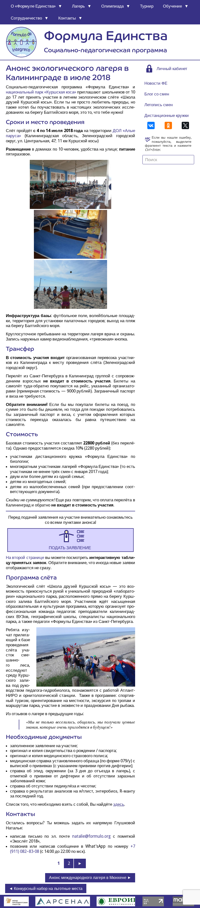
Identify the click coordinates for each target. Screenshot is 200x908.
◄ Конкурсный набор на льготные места (45, 888)
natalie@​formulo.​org (91, 836)
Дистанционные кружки (166, 115)
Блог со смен (156, 94)
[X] (185, 125)
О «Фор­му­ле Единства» (33, 6)
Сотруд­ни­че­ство (26, 18)
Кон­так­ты (67, 18)
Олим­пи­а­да (112, 6)
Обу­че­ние (172, 6)
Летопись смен (158, 104)
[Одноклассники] (168, 125)
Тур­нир (146, 6)
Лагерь (78, 6)
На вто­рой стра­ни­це (25, 557)
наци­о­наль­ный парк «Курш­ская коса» (41, 92)
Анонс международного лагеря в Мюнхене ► (90, 877)
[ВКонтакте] (151, 125)
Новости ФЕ (155, 83)
